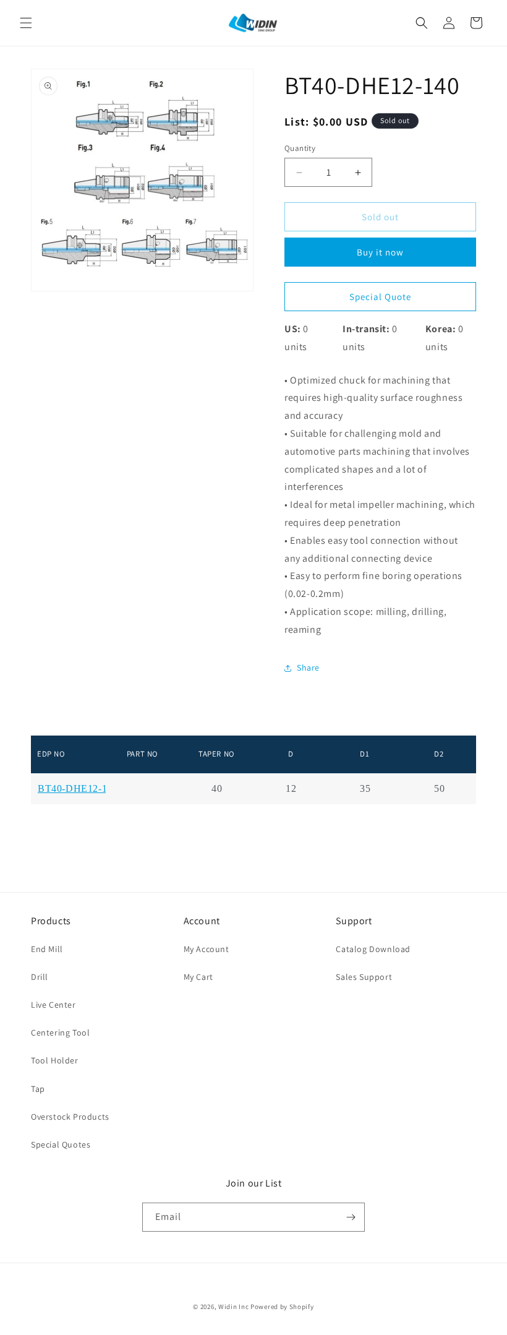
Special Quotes (60, 1144)
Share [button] (308, 667)
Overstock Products (70, 1116)
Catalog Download (373, 949)
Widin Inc (233, 1306)
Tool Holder (55, 1060)
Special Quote (380, 297)
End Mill (47, 949)
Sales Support (364, 976)
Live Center (53, 1004)
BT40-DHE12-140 (77, 789)
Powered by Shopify (282, 1306)
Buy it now (380, 252)
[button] (26, 22)
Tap (38, 1088)
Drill (39, 976)
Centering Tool (60, 1032)
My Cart (198, 976)
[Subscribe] (350, 1217)
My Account (206, 949)
